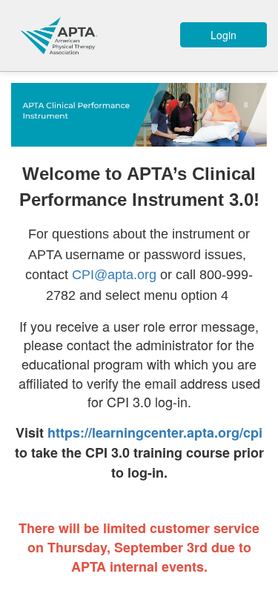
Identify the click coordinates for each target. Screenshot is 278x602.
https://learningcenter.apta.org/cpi (154, 432)
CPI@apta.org (114, 274)
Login (223, 34)
